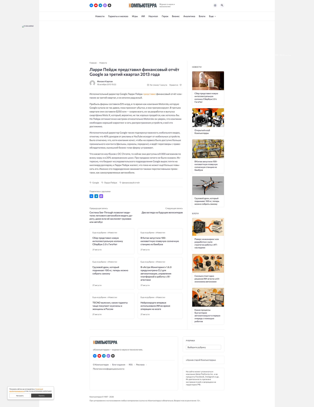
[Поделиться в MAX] (101, 196)
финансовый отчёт (131, 182)
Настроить (20, 395)
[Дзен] (109, 5)
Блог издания (118, 364)
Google (95, 182)
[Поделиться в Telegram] (96, 196)
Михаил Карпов (105, 81)
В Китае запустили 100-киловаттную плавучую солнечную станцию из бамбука (160, 241)
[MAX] (105, 5)
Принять (42, 395)
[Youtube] (96, 5)
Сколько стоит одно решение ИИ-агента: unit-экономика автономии (207, 279)
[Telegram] (100, 5)
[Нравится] (181, 85)
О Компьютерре (101, 364)
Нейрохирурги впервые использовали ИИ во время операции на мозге (155, 305)
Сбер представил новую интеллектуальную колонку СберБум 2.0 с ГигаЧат (107, 241)
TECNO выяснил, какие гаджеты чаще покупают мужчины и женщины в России (110, 305)
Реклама (140, 364)
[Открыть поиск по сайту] (222, 5)
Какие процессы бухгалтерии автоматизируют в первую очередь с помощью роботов (207, 316)
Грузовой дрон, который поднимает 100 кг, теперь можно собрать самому (110, 270)
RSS (131, 364)
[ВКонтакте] (91, 5)
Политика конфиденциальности (108, 368)
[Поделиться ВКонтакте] (91, 196)
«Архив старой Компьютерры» (201, 360)
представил (149, 93)
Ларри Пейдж (110, 182)
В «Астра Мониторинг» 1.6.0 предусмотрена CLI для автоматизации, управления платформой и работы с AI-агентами (156, 273)
